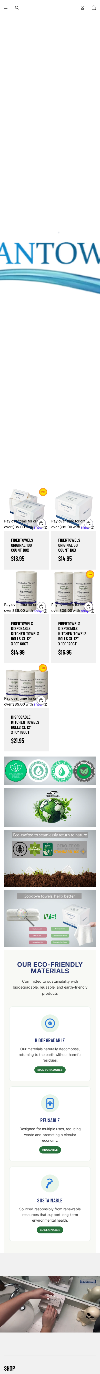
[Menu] (6, 8)
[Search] (17, 7)
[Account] (82, 7)
